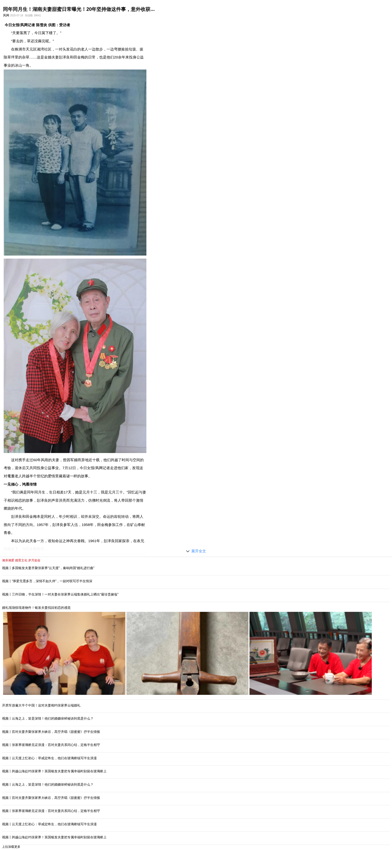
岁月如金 (34, 560)
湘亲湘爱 (8, 560)
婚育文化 (21, 560)
